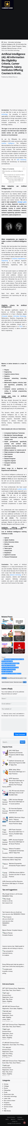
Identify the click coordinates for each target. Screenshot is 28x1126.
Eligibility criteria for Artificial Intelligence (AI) (15, 178)
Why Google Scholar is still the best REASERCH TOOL (12, 895)
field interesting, (22, 159)
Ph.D (20, 326)
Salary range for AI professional (8, 669)
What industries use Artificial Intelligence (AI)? (12, 172)
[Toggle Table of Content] (23, 169)
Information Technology (19, 316)
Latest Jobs (7, 1098)
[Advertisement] (14, 25)
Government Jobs (9, 1094)
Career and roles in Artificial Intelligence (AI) (15, 179)
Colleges (6, 1086)
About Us (13, 1119)
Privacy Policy (21, 1119)
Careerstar (18, 1123)
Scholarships (7, 1104)
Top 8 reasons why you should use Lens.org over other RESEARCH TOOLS (13, 913)
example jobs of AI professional (8, 665)
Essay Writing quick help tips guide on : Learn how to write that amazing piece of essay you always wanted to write (13, 965)
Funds (5, 1092)
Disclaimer (19, 1117)
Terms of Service (11, 1117)
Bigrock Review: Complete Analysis (12, 930)
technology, (4, 114)
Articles (6, 1084)
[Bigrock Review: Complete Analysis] (8, 937)
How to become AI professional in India (10, 667)
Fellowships (7, 1090)
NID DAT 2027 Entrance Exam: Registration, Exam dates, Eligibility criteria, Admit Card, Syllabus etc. (12, 1007)
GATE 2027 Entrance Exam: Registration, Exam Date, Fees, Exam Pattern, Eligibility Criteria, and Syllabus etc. (13, 1062)
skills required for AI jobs (7, 671)
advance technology (15, 575)
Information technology (13, 50)
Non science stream (9, 1100)
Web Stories (7, 1111)
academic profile (22, 489)
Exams (6, 1088)
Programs (6, 1102)
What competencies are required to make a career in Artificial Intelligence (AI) (14, 175)
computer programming (18, 258)
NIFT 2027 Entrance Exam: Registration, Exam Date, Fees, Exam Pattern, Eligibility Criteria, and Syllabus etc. (13, 989)
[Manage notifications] (24, 1122)
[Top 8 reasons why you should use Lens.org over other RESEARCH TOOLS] (8, 921)
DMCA (7, 1119)
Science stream (8, 1106)
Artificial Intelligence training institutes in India (14, 659)
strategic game (22, 202)
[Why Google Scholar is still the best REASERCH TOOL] (8, 903)
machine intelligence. (8, 143)
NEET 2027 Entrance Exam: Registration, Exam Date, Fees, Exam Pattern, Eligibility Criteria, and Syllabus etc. (14, 1025)
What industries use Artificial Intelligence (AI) (11, 673)
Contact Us (14, 1121)
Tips (5, 1109)
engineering (4, 260)
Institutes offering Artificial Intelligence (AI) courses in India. (16, 181)
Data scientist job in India (7, 661)
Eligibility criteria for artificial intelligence (10, 663)
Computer (4, 316)
